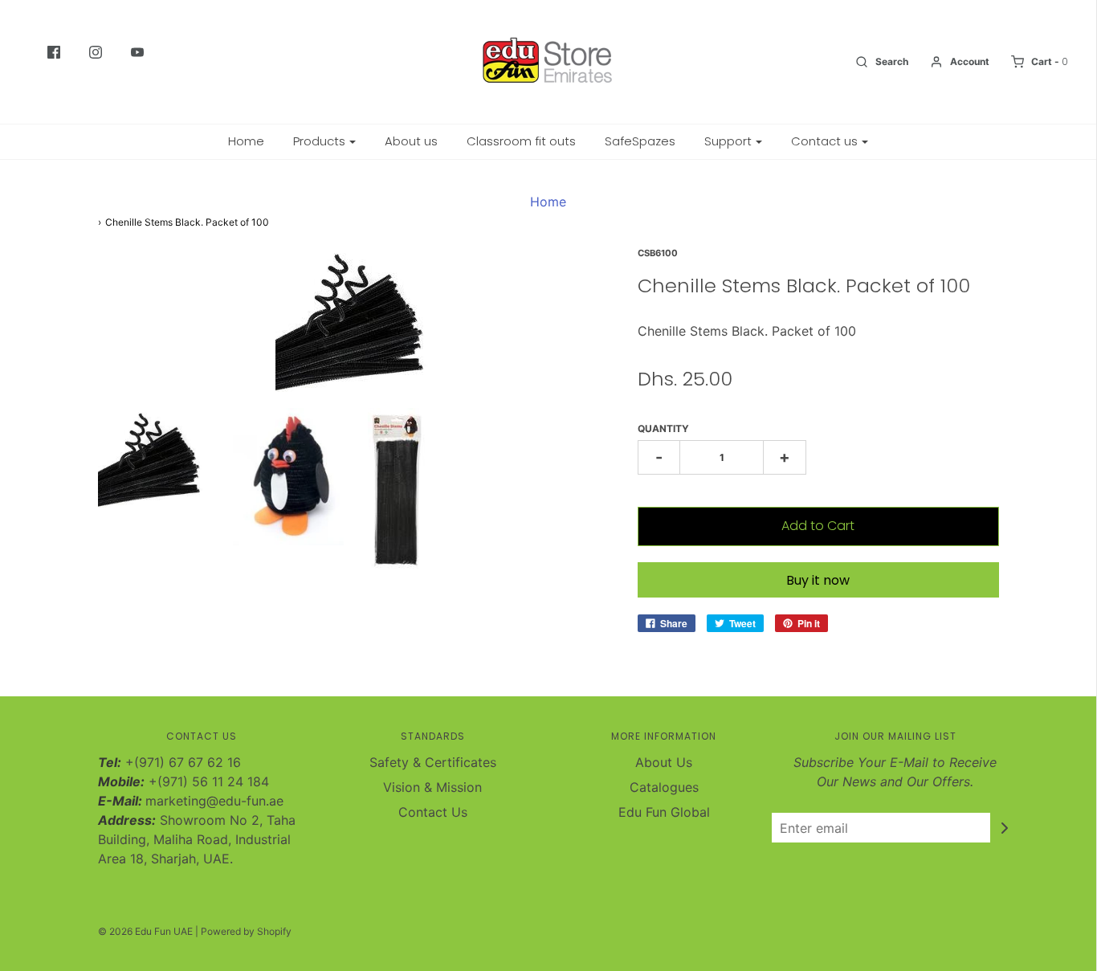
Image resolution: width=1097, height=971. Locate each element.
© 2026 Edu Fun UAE (145, 931)
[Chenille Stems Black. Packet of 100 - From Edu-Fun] (153, 458)
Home (246, 141)
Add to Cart (817, 525)
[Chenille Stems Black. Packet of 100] (288, 476)
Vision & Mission (432, 787)
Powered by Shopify (246, 931)
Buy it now (818, 580)
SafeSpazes (640, 141)
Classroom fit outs (521, 141)
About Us (663, 762)
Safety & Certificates (432, 762)
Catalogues (664, 787)
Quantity (663, 428)
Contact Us (432, 812)
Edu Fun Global (664, 812)
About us (411, 141)
